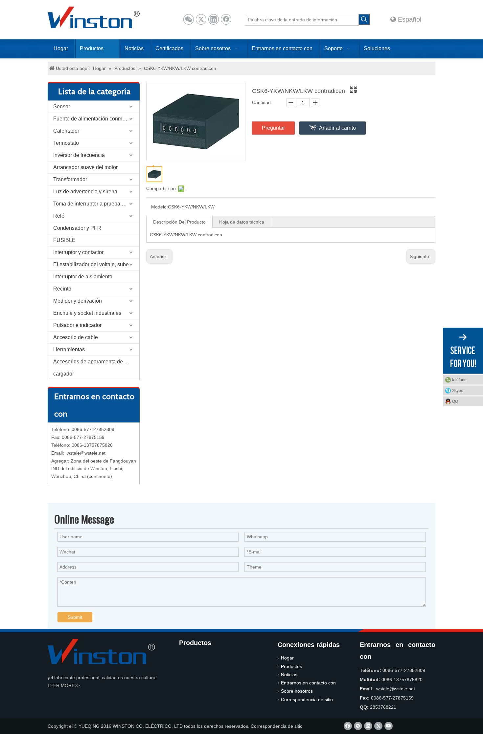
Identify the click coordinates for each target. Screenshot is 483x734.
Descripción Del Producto (179, 222)
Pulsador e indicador (77, 325)
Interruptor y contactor (78, 252)
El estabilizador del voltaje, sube (91, 264)
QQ (455, 401)
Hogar (287, 657)
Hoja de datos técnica (241, 222)
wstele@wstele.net (86, 453)
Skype (457, 390)
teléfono (459, 380)
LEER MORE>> (64, 685)
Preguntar (273, 128)
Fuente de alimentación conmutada (94, 118)
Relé (58, 216)
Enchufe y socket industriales (87, 313)
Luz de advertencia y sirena (85, 191)
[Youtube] (388, 726)
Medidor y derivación (77, 301)
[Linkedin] (213, 19)
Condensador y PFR (77, 228)
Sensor (61, 106)
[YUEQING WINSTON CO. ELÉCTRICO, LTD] (101, 651)
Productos (291, 666)
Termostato (66, 143)
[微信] (188, 19)
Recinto (62, 288)
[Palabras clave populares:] (364, 19)
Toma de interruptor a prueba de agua (96, 203)
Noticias (289, 674)
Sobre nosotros (297, 691)
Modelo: (159, 206)
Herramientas (69, 349)
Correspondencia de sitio (307, 699)
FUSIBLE (64, 240)
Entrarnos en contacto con (308, 682)
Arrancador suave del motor (85, 167)
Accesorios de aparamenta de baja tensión (96, 361)
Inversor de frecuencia (79, 155)
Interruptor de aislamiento (82, 276)
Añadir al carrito (337, 128)
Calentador (66, 131)
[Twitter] (201, 19)
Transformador (70, 179)
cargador (63, 374)
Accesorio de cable (75, 337)
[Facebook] (226, 19)
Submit (75, 617)
